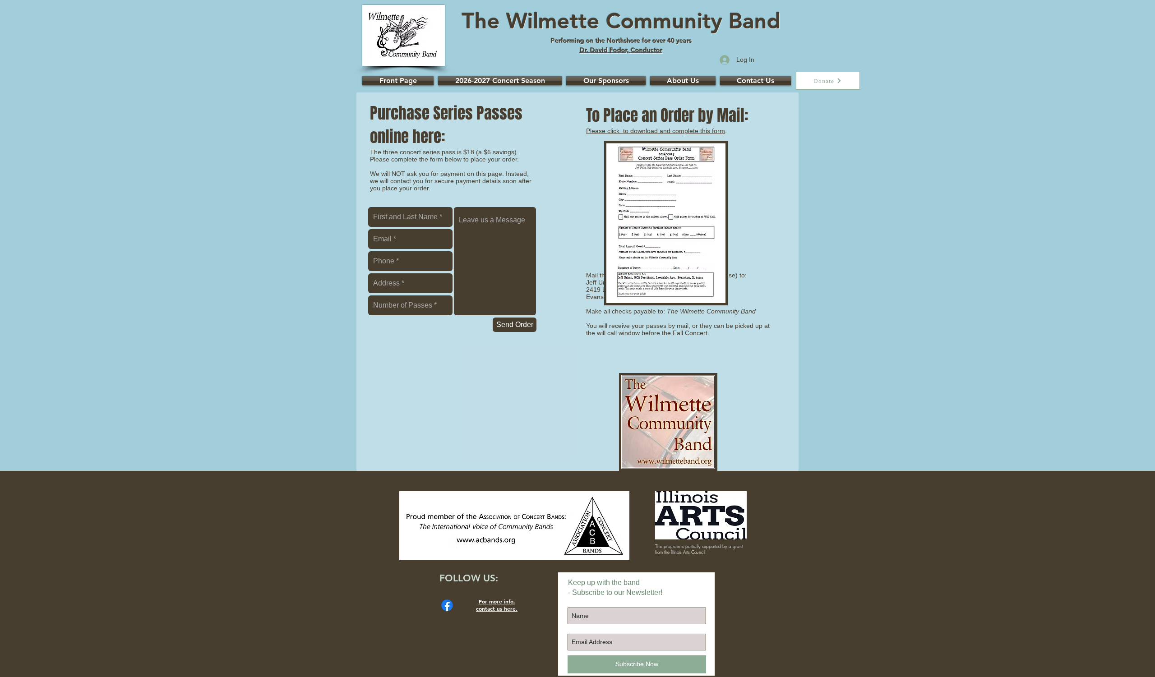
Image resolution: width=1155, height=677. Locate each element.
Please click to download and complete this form (655, 130)
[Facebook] (447, 605)
